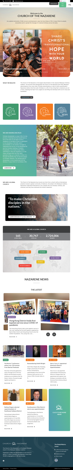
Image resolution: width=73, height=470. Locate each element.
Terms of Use (6, 468)
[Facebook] (3, 461)
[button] (69, 5)
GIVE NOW (47, 60)
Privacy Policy (13, 468)
